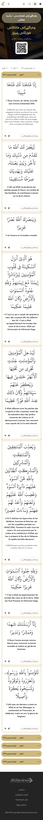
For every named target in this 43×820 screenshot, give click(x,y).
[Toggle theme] (40, 4)
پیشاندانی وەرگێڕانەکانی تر (29, 135)
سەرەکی (21, 789)
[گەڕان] (30, 4)
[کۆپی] (5, 136)
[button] (24, 4)
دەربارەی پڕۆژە (21, 805)
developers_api (21, 799)
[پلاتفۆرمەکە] (35, 4)
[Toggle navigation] (8, 4)
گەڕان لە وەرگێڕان (21, 795)
